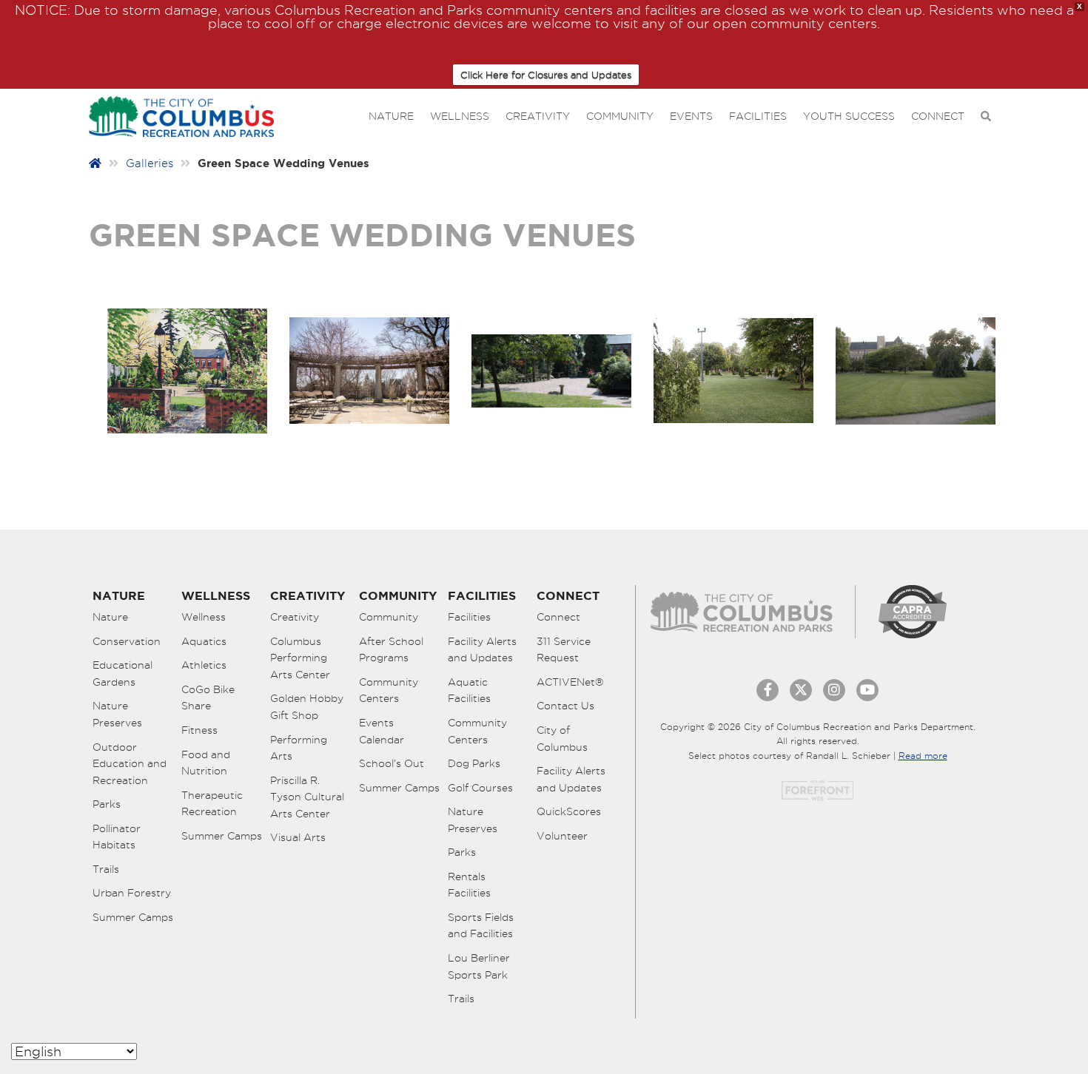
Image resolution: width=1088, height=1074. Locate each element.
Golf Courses (480, 788)
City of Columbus (562, 738)
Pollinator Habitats (117, 837)
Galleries (149, 163)
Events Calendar (381, 731)
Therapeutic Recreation (212, 803)
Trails (106, 869)
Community (620, 116)
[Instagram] (834, 690)
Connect (937, 116)
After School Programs (391, 649)
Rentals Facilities (469, 885)
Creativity (538, 116)
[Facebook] (767, 690)
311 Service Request (564, 649)
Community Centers (388, 690)
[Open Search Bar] (986, 116)
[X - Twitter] (801, 690)
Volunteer (562, 836)
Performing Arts (298, 748)
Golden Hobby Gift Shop (306, 706)
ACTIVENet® (570, 682)
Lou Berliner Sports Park (479, 966)
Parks (107, 804)
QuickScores (569, 811)
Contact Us (565, 706)
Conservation (127, 641)
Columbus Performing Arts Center (300, 657)
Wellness (459, 116)
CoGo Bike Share (208, 697)
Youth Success (849, 116)
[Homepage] (95, 163)
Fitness (199, 730)
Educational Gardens (122, 673)
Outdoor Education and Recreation (130, 763)
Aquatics (203, 641)
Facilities (758, 116)
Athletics (203, 665)
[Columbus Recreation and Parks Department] (181, 114)
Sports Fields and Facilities (481, 925)
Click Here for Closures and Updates (545, 75)
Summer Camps (133, 917)
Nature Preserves (117, 714)
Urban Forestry (132, 893)
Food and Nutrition (205, 763)
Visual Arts (298, 837)
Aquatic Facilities (469, 690)
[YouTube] (867, 690)
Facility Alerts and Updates (482, 649)
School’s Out (391, 763)
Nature (391, 116)
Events (691, 116)
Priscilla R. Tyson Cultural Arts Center (307, 797)
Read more (923, 755)
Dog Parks (474, 763)
